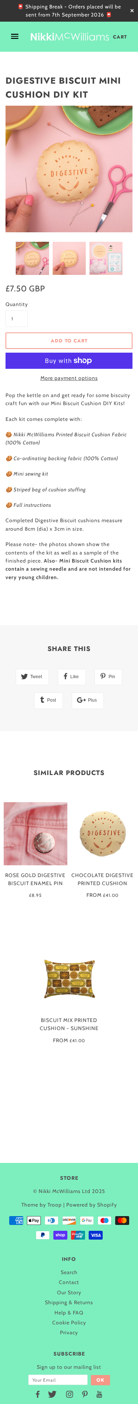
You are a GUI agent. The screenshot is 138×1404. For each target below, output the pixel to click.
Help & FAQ (69, 1312)
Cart (120, 36)
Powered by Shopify (91, 1204)
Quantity (17, 304)
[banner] (69, 36)
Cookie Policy (69, 1322)
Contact (69, 1282)
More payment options (69, 378)
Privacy (69, 1332)
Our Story (69, 1292)
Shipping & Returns (69, 1302)
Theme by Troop (41, 1204)
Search (69, 1272)
